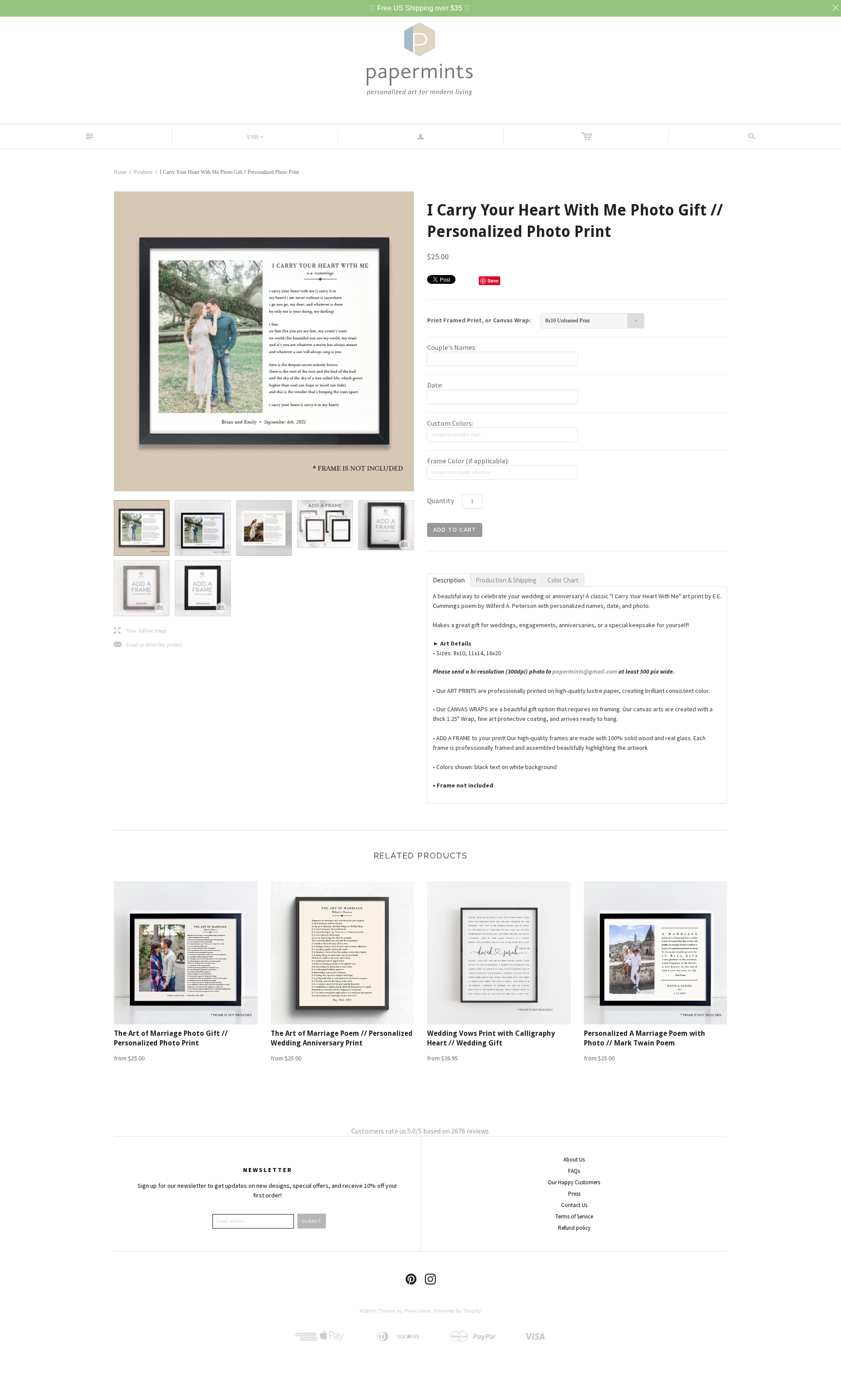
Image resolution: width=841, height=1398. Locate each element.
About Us (574, 1159)
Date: (435, 385)
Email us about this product (148, 645)
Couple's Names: (452, 347)
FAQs (574, 1171)
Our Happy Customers (574, 1182)
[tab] (448, 580)
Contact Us (574, 1205)
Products (143, 172)
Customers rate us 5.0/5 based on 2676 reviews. (420, 1130)
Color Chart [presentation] (563, 580)
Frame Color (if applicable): (468, 460)
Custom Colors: (450, 423)
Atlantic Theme (377, 1311)
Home (120, 172)
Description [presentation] (449, 580)
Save (493, 280)
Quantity (440, 500)
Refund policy (574, 1228)
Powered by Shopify (457, 1311)
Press (574, 1193)
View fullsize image (140, 631)
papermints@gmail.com (584, 671)
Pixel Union (417, 1311)
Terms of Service (574, 1216)
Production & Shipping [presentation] (506, 580)
